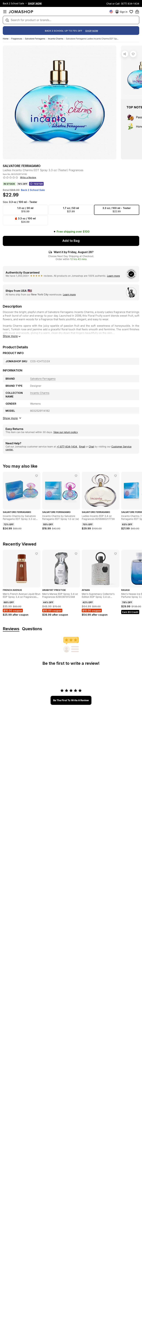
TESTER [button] (38, 183)
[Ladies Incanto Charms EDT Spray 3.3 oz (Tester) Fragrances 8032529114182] (133, 54)
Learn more (113, 275)
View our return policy (65, 432)
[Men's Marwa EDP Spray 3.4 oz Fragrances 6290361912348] (76, 553)
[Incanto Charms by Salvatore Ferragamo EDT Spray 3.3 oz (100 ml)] (36, 475)
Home (5, 38)
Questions (32, 629)
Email (82, 446)
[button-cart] (137, 12)
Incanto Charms (55, 38)
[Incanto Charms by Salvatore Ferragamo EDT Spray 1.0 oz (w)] (76, 475)
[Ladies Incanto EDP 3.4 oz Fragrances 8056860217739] (115, 475)
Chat (91, 446)
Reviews (11, 629)
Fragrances (16, 38)
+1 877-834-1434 (67, 446)
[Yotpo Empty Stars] (10, 177)
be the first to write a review (71, 700)
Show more (10, 336)
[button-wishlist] (131, 12)
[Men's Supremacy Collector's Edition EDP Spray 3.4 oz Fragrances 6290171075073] (115, 553)
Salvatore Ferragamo (35, 38)
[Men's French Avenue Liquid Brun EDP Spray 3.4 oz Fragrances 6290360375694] (36, 553)
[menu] (5, 12)
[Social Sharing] (125, 54)
